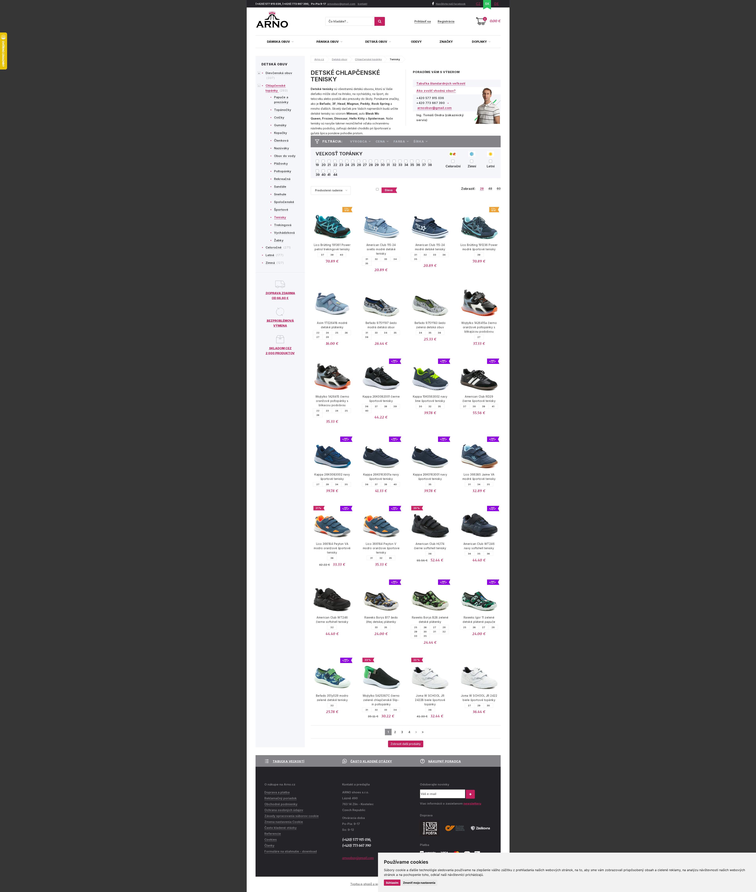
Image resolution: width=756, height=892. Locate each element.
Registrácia (446, 21)
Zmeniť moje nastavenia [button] (419, 882)
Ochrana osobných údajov (283, 810)
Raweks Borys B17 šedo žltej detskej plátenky (381, 619)
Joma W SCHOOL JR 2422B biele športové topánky (430, 700)
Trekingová (283, 225)
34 (395, 259)
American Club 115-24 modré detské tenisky (430, 247)
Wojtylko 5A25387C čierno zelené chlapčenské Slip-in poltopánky (381, 700)
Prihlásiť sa (422, 21)
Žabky (279, 240)
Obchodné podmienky (280, 804)
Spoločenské (284, 202)
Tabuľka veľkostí (288, 761)
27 (317, 337)
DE (496, 4)
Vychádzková (284, 233)
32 (376, 259)
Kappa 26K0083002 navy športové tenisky (332, 476)
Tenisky (280, 217)
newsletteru (472, 803)
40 (341, 254)
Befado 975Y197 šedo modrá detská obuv (381, 325)
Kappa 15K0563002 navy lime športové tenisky (430, 398)
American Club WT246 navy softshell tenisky (479, 546)
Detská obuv (376, 42)
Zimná (271, 263)
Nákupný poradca (444, 761)
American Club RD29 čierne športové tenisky (479, 398)
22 (317, 332)
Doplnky (479, 42)
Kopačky (280, 133)
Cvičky (279, 117)
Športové (281, 209)
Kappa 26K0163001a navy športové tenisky (381, 476)
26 (346, 332)
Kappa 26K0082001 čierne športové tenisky (381, 398)
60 (499, 188)
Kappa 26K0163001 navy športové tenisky (430, 476)
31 (367, 259)
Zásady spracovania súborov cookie (291, 816)
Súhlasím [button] (392, 882)
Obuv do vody (285, 156)
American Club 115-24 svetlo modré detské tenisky (381, 249)
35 (366, 263)
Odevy (416, 42)
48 (490, 188)
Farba (399, 141)
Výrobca (358, 141)
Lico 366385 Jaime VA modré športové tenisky (479, 476)
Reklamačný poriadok (280, 798)
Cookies (270, 839)
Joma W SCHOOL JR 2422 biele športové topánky (479, 698)
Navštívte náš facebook (451, 3)
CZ (478, 4)
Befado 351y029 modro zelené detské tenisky (332, 698)
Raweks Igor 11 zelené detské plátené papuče (479, 619)
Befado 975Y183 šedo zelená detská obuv (430, 325)
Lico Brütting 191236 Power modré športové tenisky (479, 247)
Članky (269, 845)
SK (487, 4)
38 (385, 406)
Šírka (418, 141)
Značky (446, 42)
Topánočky (282, 110)
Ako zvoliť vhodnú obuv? (436, 91)
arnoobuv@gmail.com (341, 3)
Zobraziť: (468, 189)
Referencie (272, 833)
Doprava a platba (277, 792)
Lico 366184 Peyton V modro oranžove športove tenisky (381, 548)
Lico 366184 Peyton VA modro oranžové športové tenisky (332, 548)
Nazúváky (281, 148)
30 (420, 406)
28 (482, 188)
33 (385, 259)
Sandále (280, 186)
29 (327, 484)
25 (336, 332)
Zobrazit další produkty (406, 743)
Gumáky (280, 125)
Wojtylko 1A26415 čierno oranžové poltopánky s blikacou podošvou (332, 401)
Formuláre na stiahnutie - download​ (290, 851)
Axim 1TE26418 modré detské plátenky (332, 325)
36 (366, 337)
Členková (281, 140)
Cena (380, 141)
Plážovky (281, 163)
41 (493, 406)
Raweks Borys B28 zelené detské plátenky (430, 619)
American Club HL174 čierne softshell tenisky (430, 546)
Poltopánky (282, 171)
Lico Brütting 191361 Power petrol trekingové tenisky (332, 247)
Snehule (280, 194)
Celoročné (274, 247)
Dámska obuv (279, 42)
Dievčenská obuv (279, 73)
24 (327, 332)
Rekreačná (282, 179)
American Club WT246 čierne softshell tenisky (332, 619)
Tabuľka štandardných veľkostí (440, 83)
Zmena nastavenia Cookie (283, 822)
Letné (270, 255)
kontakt (362, 3)
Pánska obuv (327, 42)
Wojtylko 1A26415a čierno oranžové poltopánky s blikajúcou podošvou (479, 327)
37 (322, 254)
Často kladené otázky (371, 761)
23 (327, 410)
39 (332, 254)
